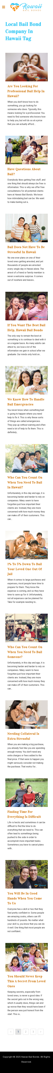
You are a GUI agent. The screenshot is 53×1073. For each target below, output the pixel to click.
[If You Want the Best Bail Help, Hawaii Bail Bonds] (26, 306)
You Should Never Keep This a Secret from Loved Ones (26, 981)
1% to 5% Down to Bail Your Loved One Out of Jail (24, 569)
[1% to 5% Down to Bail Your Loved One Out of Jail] (26, 545)
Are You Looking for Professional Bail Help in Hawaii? (26, 91)
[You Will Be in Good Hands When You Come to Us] (26, 874)
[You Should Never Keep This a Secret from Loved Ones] (26, 957)
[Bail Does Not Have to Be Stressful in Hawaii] (26, 228)
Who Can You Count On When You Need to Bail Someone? (24, 652)
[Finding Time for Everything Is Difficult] (26, 792)
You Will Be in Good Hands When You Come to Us (24, 898)
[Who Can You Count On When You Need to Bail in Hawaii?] (26, 458)
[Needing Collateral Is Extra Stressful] (26, 714)
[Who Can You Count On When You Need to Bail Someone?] (26, 628)
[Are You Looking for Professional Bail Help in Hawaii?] (26, 67)
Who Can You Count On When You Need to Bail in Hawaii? (24, 482)
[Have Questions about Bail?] (26, 150)
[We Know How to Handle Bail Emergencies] (26, 380)
